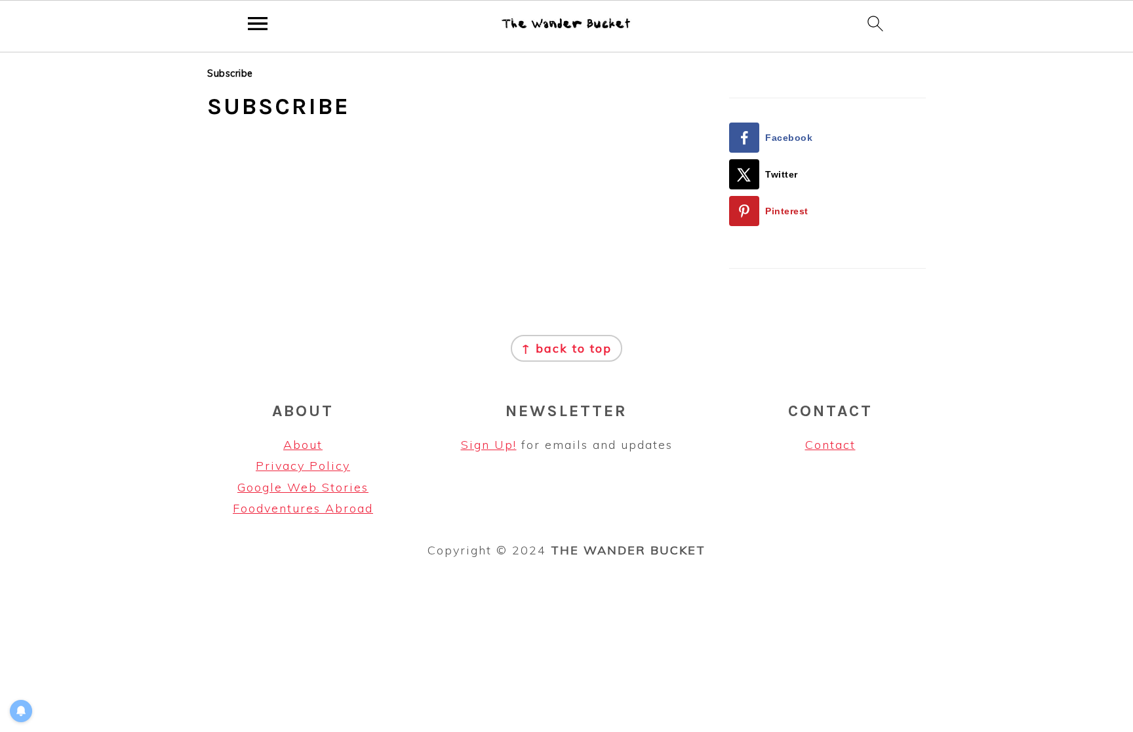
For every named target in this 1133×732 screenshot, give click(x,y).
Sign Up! (489, 444)
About (303, 444)
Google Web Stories (302, 487)
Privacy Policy (303, 465)
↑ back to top (566, 348)
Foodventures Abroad (303, 508)
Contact (830, 444)
